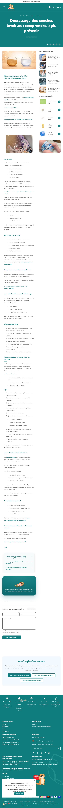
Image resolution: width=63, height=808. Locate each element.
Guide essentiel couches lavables (19, 675)
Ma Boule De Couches (11, 801)
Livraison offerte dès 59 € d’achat (31, 1)
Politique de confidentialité (41, 804)
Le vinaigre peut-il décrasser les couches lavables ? (17, 563)
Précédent (7, 601)
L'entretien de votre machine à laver (53, 65)
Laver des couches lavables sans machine (53, 73)
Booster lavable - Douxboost (51, 117)
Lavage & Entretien (31, 37)
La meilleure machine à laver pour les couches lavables (54, 89)
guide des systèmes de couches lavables (15, 542)
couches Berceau (11, 457)
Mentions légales (54, 804)
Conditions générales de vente (46, 801)
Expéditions (5, 776)
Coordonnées (35, 801)
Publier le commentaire (10, 637)
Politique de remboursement (27, 804)
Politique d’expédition (25, 801)
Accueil (22, 16)
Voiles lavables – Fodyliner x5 (51, 125)
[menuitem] (16, 724)
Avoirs (4, 729)
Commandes (5, 726)
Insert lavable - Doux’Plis (52, 101)
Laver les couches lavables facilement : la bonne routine (54, 81)
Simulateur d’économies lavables (43, 675)
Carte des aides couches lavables (31, 680)
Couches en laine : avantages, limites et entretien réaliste (54, 57)
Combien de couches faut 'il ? (10, 740)
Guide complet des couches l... (34, 16)
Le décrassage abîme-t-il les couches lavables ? (16, 568)
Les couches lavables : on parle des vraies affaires (18, 119)
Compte (4, 724)
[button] (49, 7)
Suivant (32, 601)
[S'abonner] (58, 748)
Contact (34, 724)
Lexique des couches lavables (10, 744)
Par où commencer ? (8, 737)
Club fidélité (5, 731)
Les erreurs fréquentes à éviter (11, 742)
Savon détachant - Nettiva (51, 109)
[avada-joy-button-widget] (4, 804)
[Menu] (4, 7)
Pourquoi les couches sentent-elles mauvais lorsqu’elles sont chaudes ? (16, 557)
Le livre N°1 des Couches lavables (41, 726)
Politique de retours (8, 778)
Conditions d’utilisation (25, 806)
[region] (31, 1)
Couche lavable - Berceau (50, 132)
